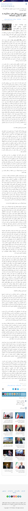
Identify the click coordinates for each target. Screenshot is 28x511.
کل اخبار (23, 491)
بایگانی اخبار (17, 491)
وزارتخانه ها (19, 19)
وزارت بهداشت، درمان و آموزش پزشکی (14, 385)
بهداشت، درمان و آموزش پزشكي (10, 19)
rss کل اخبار (10, 491)
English (3, 4)
